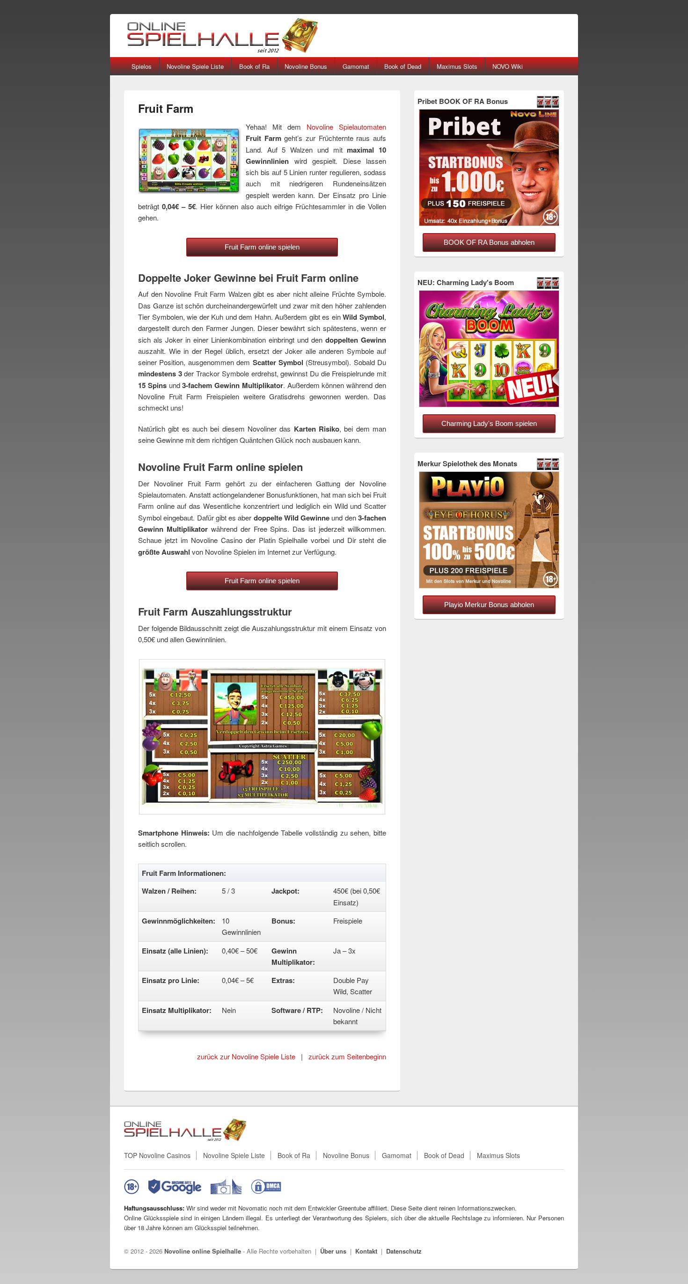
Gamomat (356, 66)
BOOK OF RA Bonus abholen (489, 242)
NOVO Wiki (507, 66)
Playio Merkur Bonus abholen (489, 605)
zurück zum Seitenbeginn (347, 1056)
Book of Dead (402, 66)
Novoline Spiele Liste (195, 66)
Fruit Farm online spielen (262, 247)
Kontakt (366, 1251)
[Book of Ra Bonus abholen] (489, 223)
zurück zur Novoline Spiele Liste (246, 1056)
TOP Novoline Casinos (157, 1155)
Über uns (333, 1251)
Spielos (142, 66)
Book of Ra (254, 66)
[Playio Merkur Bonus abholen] (489, 585)
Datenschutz (404, 1251)
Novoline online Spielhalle (202, 1251)
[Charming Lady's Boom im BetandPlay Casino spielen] (489, 404)
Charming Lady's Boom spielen (489, 423)
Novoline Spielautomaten (346, 127)
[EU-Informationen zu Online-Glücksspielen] (226, 1186)
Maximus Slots (457, 66)
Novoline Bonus (306, 66)
